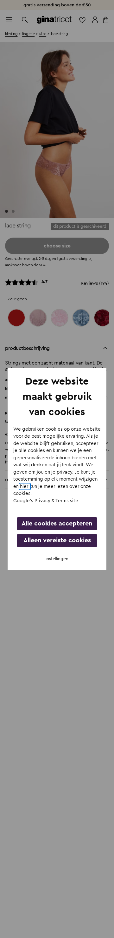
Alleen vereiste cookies (57, 540)
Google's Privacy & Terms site (45, 500)
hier (24, 486)
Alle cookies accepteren (57, 523)
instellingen (57, 559)
